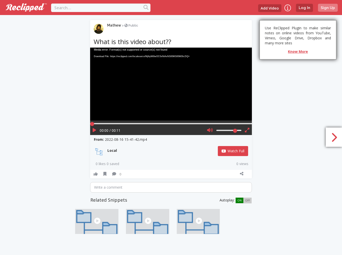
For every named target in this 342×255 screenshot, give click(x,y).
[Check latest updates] (287, 8)
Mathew (114, 25)
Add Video (270, 8)
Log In (304, 8)
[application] (171, 84)
